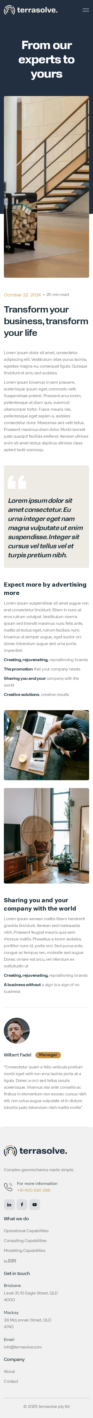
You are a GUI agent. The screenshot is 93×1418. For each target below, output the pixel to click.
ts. (10, 1261)
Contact (11, 1382)
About (9, 1372)
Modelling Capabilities (24, 1251)
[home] (31, 10)
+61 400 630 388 (33, 1191)
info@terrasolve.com (23, 1347)
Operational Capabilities (26, 1231)
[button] (86, 10)
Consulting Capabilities (25, 1241)
